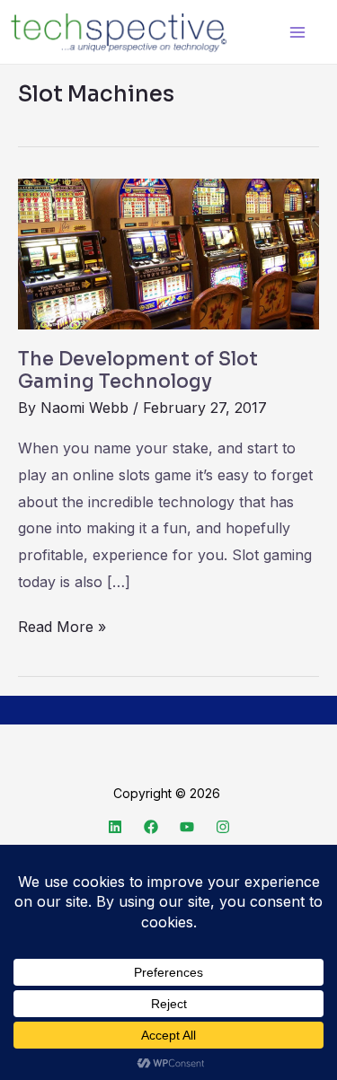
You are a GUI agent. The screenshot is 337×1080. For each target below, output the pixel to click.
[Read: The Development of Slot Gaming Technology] (168, 252)
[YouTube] (187, 827)
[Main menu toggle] (297, 31)
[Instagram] (223, 827)
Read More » (62, 625)
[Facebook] (151, 827)
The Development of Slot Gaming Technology (138, 370)
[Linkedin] (115, 827)
